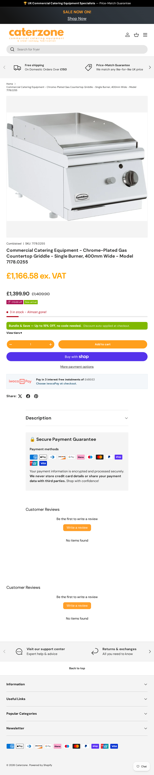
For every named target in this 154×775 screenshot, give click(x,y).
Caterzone (22, 765)
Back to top (77, 668)
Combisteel (13, 243)
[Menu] (145, 34)
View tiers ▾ (14, 333)
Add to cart (102, 344)
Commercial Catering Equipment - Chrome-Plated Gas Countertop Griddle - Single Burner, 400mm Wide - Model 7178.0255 (71, 88)
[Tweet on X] (20, 396)
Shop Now (77, 18)
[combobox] (77, 49)
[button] (136, 34)
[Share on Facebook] (28, 396)
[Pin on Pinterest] (36, 396)
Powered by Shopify (40, 765)
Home (9, 83)
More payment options (77, 367)
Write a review (77, 527)
